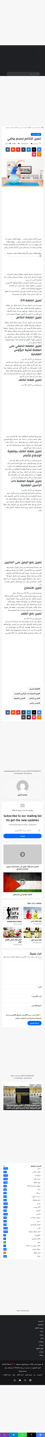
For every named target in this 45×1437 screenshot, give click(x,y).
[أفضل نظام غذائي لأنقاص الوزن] (12, 933)
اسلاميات (40, 49)
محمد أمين (35, 143)
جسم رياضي (34, 703)
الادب (38, 1228)
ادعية (41, 54)
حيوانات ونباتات (35, 1217)
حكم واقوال (36, 1200)
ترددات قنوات (36, 1196)
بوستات (41, 61)
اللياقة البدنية (27, 127)
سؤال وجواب (36, 1249)
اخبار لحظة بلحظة (34, 1232)
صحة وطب (36, 1179)
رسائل (41, 70)
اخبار (42, 58)
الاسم (39, 987)
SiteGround (22, 1371)
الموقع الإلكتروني (36, 1005)
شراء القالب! (7, 1375)
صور (38, 1168)
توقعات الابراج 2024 (33, 1186)
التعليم (38, 1210)
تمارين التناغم (34, 698)
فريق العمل (28, 1375)
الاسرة (38, 1214)
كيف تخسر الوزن (36, 940)
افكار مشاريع (36, 1239)
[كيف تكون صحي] (32, 913)
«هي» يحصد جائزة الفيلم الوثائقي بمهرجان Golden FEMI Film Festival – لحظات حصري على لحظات (23, 1105)
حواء (38, 1256)
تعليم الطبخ (40, 66)
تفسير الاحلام (39, 51)
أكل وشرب (36, 1207)
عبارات (41, 68)
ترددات (41, 63)
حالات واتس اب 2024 (33, 1246)
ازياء (38, 1189)
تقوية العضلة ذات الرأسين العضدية (26, 693)
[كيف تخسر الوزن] (32, 933)
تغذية (38, 1203)
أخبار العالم (36, 1253)
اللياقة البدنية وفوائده (14, 921)
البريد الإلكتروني (36, 996)
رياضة (41, 56)
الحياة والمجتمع (35, 1224)
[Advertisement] (22, 22)
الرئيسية (40, 46)
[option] (22, 1098)
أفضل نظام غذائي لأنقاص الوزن (13, 940)
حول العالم (37, 1182)
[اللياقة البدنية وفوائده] (12, 913)
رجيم (33, 127)
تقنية (38, 1242)
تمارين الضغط (19, 698)
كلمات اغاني (36, 1172)
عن (34, 1375)
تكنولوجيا (37, 1235)
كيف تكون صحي (36, 921)
